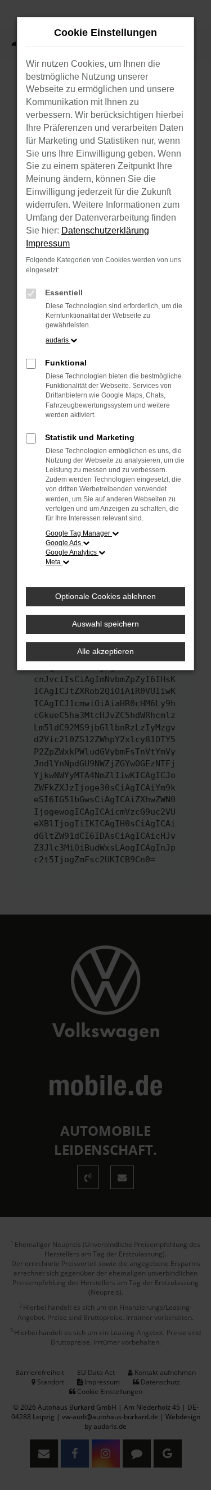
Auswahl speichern (105, 623)
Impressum (48, 243)
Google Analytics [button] (72, 552)
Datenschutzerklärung (105, 230)
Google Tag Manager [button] (79, 533)
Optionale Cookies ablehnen (105, 596)
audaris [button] (58, 340)
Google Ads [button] (64, 543)
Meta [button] (54, 562)
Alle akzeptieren (105, 651)
